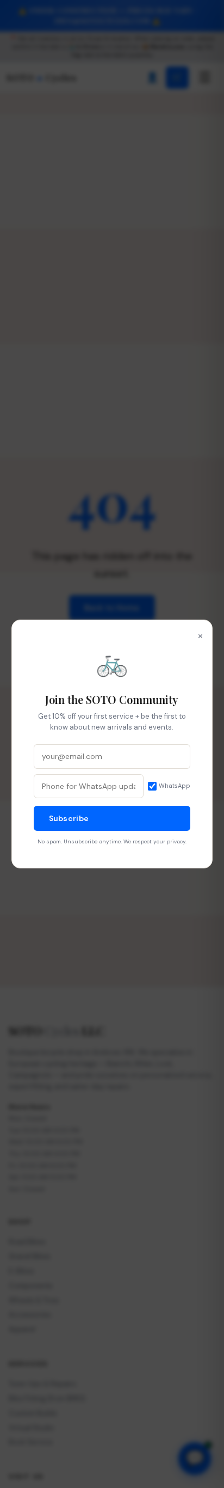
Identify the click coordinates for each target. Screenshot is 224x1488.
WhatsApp (174, 785)
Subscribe (69, 818)
